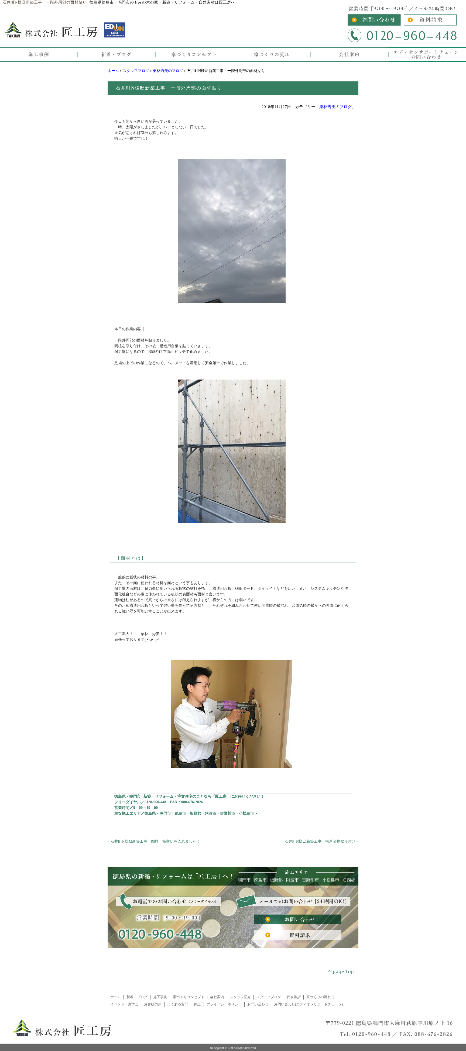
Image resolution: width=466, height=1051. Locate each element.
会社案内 (217, 997)
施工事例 (160, 997)
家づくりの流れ (318, 997)
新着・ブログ (137, 997)
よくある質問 (177, 1004)
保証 (197, 1004)
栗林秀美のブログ (168, 71)
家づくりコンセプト (188, 997)
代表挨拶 (294, 997)
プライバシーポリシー (224, 1004)
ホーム (113, 71)
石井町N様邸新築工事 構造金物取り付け (320, 841)
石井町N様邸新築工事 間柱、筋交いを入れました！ (155, 841)
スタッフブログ (136, 71)
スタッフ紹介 (240, 997)
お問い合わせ (257, 1004)
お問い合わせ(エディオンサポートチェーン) (308, 1004)
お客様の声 (153, 1004)
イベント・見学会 (124, 1004)
